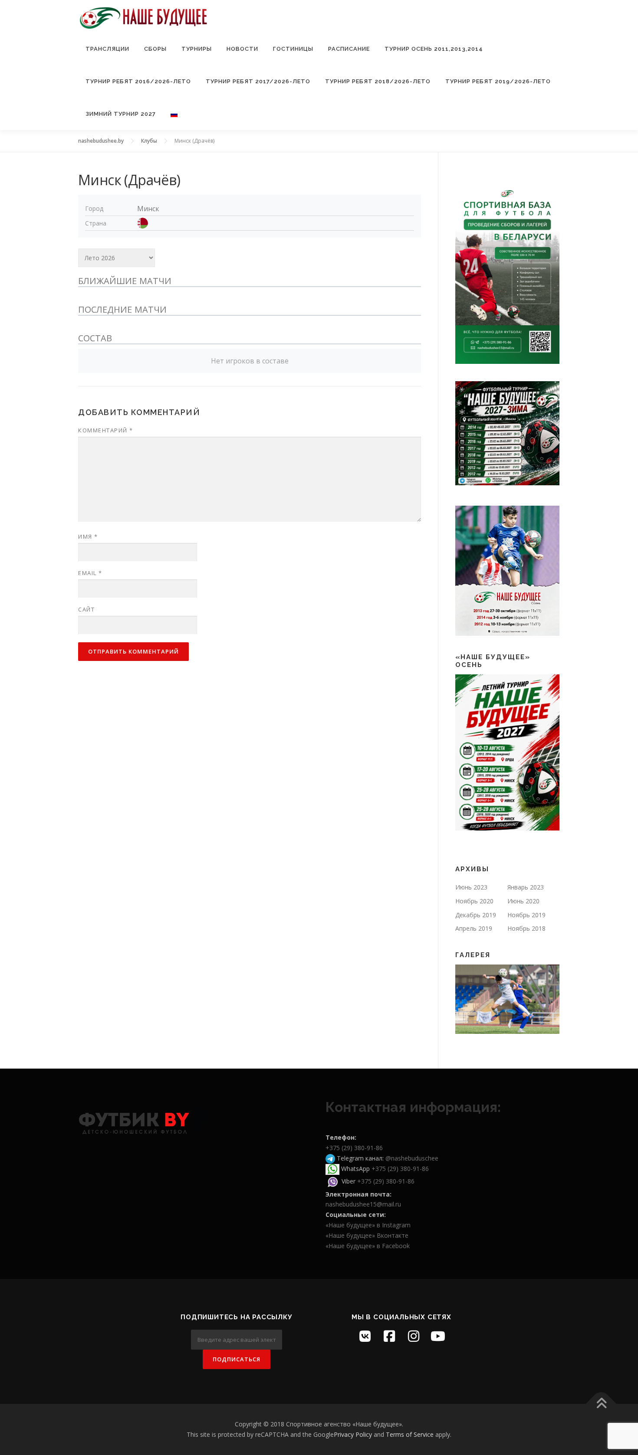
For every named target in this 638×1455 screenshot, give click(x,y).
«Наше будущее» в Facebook (368, 1246)
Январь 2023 (525, 887)
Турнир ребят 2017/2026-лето (258, 81)
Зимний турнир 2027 (121, 114)
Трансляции (107, 49)
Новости (242, 49)
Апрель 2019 (473, 928)
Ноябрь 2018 (526, 928)
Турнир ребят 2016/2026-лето (138, 81)
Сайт (86, 609)
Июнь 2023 (471, 887)
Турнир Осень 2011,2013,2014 (434, 49)
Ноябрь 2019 (526, 915)
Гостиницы (293, 49)
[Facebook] (389, 1336)
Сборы (155, 49)
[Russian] (170, 114)
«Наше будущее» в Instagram (368, 1225)
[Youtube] (437, 1336)
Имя (88, 536)
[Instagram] (413, 1336)
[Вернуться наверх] (601, 1404)
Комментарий (105, 430)
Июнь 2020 (523, 901)
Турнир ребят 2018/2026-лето (378, 81)
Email (90, 573)
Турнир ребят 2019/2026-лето (498, 81)
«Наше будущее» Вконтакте (367, 1235)
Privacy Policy (353, 1434)
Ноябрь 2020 (474, 901)
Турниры (196, 49)
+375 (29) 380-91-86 (354, 1148)
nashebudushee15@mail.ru (363, 1204)
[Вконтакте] (365, 1336)
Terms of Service (410, 1434)
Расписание (349, 49)
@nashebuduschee (411, 1158)
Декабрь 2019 (475, 915)
